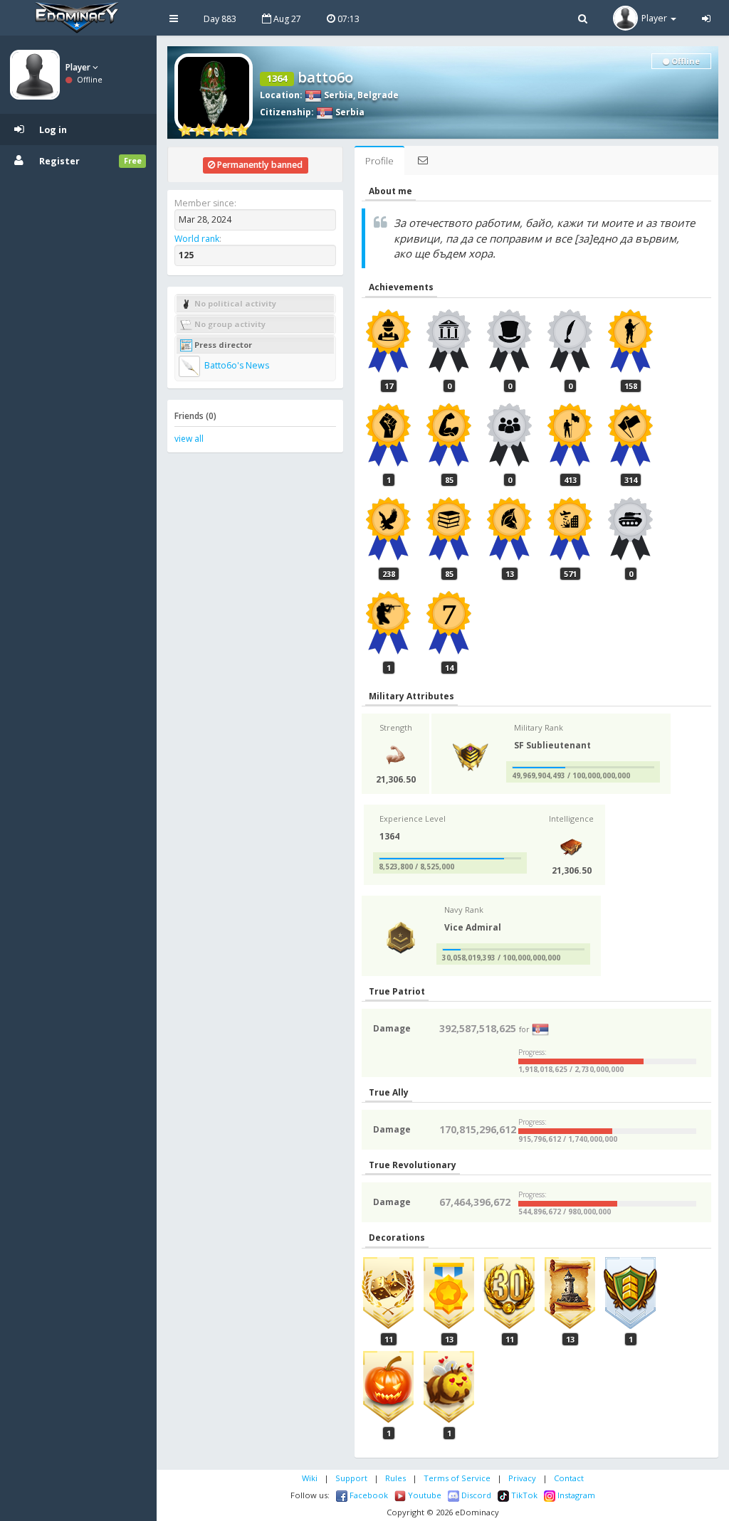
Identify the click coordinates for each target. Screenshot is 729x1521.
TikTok (523, 1495)
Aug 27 (286, 19)
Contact (569, 1478)
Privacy (522, 1478)
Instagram (575, 1495)
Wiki (310, 1478)
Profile (379, 160)
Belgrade (378, 95)
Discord (475, 1495)
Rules (395, 1478)
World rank (196, 239)
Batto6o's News (235, 365)
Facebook (367, 1495)
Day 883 (220, 19)
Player (79, 67)
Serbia (337, 95)
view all (189, 439)
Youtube (423, 1495)
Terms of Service (457, 1478)
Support (351, 1478)
